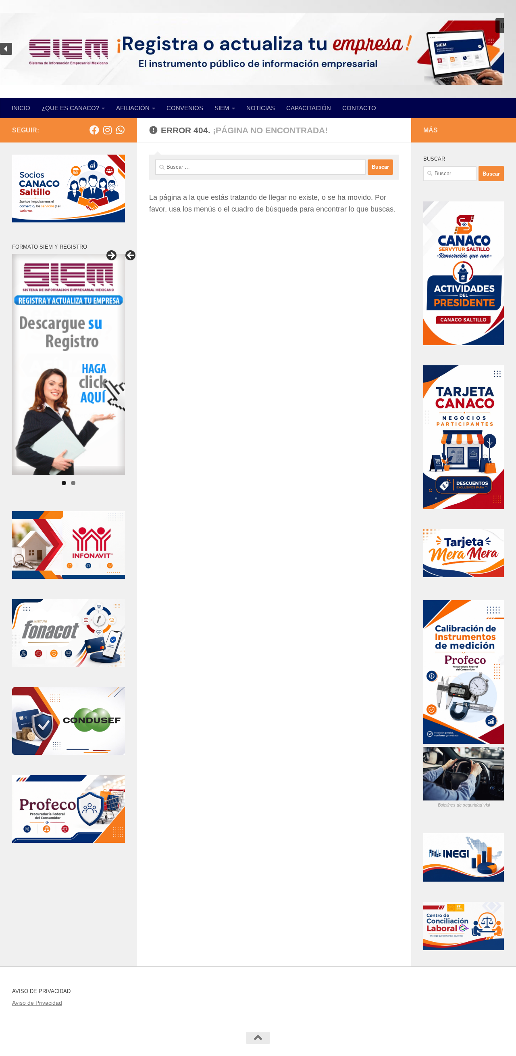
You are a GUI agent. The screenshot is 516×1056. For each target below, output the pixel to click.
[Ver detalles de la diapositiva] (68, 364)
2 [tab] (73, 483)
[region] (258, 49)
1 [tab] (64, 483)
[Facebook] (94, 130)
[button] (502, 25)
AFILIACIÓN (133, 108)
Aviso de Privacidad (37, 1002)
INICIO (21, 108)
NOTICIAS (260, 108)
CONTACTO (359, 108)
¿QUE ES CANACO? (70, 108)
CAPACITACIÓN (308, 108)
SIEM (221, 108)
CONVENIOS (184, 108)
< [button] (131, 256)
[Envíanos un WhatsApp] (120, 130)
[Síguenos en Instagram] (107, 130)
